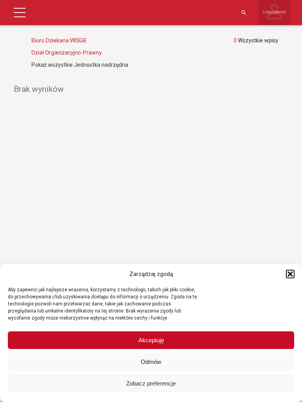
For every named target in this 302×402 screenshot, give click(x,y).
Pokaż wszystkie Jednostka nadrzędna (79, 65)
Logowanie (274, 12)
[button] (290, 274)
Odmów (151, 361)
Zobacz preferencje (151, 383)
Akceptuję (151, 340)
